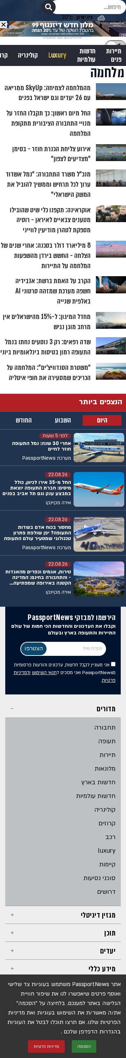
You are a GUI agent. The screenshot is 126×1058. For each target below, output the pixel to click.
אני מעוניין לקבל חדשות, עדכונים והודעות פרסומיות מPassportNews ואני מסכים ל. (64, 673)
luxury (106, 851)
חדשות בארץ (98, 782)
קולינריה (27, 55)
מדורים (106, 708)
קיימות (107, 864)
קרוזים (106, 823)
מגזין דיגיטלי (98, 915)
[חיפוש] (49, 7)
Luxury (57, 55)
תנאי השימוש (44, 673)
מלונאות (104, 769)
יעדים (108, 950)
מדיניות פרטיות (46, 1046)
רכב (110, 837)
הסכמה (84, 1046)
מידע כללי (102, 968)
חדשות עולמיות (86, 55)
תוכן (109, 932)
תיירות (107, 755)
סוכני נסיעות (99, 878)
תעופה (106, 741)
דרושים (106, 892)
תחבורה (104, 728)
